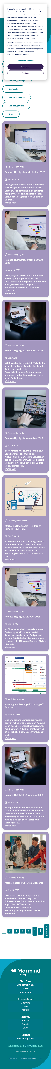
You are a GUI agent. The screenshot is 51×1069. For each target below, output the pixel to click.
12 (40, 931)
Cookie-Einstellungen (25, 60)
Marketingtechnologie (17, 521)
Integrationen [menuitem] (25, 992)
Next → (47, 931)
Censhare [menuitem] (25, 1020)
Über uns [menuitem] (25, 1002)
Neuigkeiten (14, 89)
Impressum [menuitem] (13, 1059)
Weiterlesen (10, 202)
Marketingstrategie (17, 80)
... (34, 931)
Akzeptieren (25, 67)
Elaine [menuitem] (25, 1027)
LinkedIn (29, 1045)
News (11, 114)
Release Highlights (17, 97)
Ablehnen (25, 73)
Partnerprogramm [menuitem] (25, 1038)
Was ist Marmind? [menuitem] (25, 984)
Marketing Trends (16, 106)
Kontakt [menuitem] (25, 1009)
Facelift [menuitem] (25, 1024)
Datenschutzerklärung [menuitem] (28, 1059)
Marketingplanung (16, 699)
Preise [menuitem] (25, 988)
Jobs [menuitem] (25, 1006)
